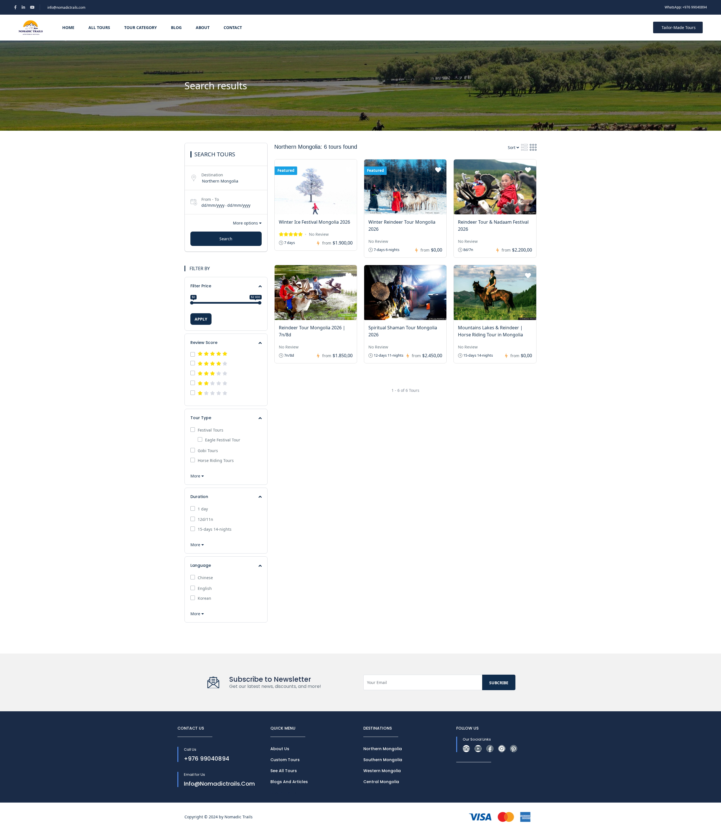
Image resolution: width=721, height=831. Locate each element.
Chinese (205, 578)
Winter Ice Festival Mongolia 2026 (314, 222)
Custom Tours (285, 760)
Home (68, 27)
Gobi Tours (208, 450)
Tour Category (140, 27)
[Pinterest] (513, 748)
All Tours (99, 27)
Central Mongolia (381, 782)
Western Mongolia (382, 771)
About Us (279, 749)
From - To (210, 199)
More (195, 476)
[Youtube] (478, 748)
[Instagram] (501, 748)
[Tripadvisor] (466, 748)
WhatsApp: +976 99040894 (686, 7)
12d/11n (205, 519)
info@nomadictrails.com (66, 7)
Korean (204, 598)
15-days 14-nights (215, 529)
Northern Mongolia (382, 749)
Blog (176, 27)
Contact (233, 27)
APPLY (201, 319)
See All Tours (283, 771)
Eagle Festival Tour (222, 440)
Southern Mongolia (382, 760)
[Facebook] (489, 748)
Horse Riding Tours (216, 460)
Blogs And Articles (289, 782)
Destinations (283, 793)
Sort (512, 147)
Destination (212, 174)
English (205, 588)
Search (225, 238)
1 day (203, 509)
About (203, 27)
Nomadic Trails (238, 816)
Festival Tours (210, 430)
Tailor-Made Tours (679, 27)
